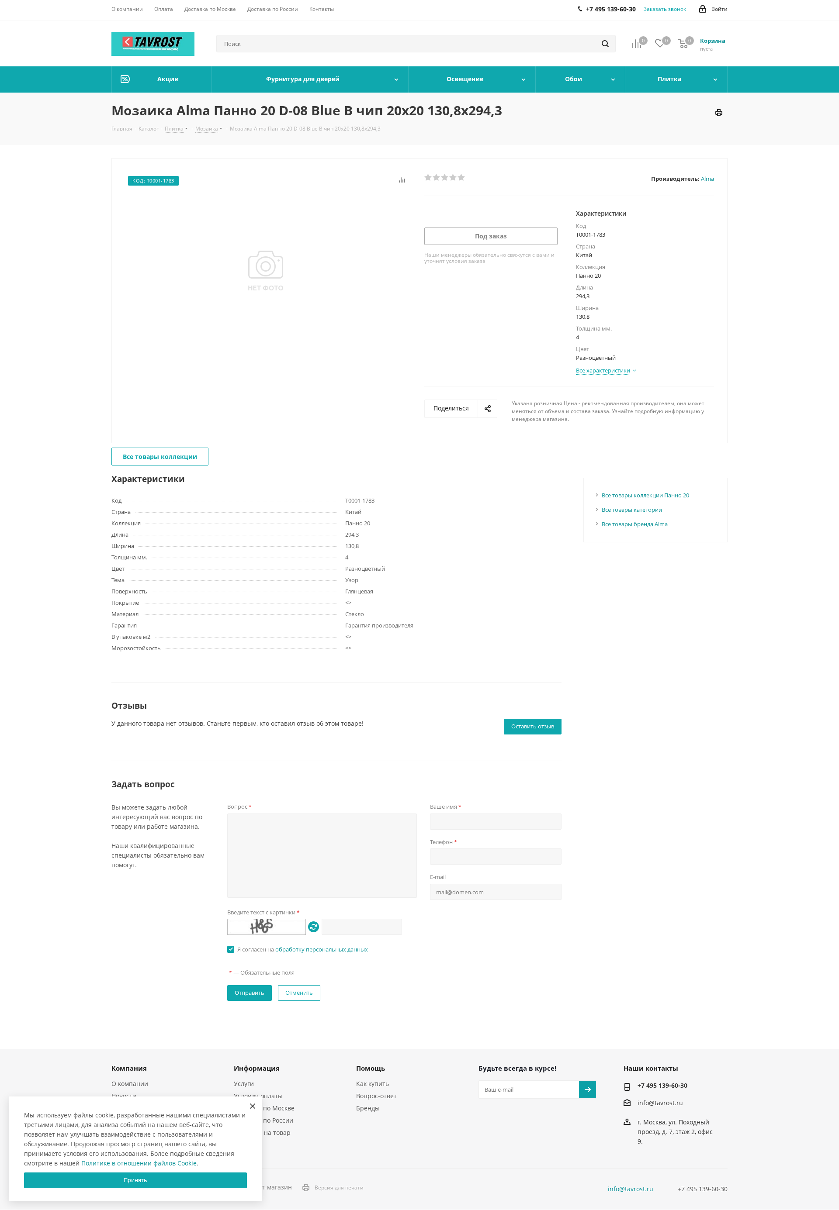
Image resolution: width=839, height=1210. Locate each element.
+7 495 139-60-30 (662, 1085)
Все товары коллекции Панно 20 (645, 495)
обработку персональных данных (321, 949)
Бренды (368, 1108)
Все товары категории (632, 510)
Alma (707, 179)
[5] (462, 177)
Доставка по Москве (264, 1108)
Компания (129, 1068)
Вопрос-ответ (376, 1096)
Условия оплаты (258, 1096)
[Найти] (605, 43)
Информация (257, 1068)
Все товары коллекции (160, 456)
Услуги (244, 1083)
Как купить (372, 1083)
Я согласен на (302, 949)
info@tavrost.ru (660, 1103)
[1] (428, 177)
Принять (135, 1180)
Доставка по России (263, 1120)
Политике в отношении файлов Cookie (139, 1163)
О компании (129, 1083)
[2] (437, 177)
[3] (445, 177)
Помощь (370, 1068)
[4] (453, 177)
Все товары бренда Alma (635, 524)
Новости (123, 1096)
